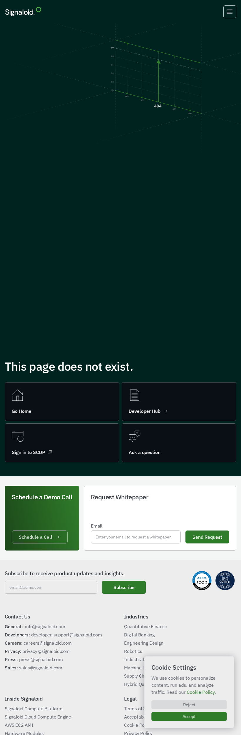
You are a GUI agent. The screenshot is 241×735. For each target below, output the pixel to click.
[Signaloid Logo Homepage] (23, 12)
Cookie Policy (201, 692)
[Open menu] (229, 11)
